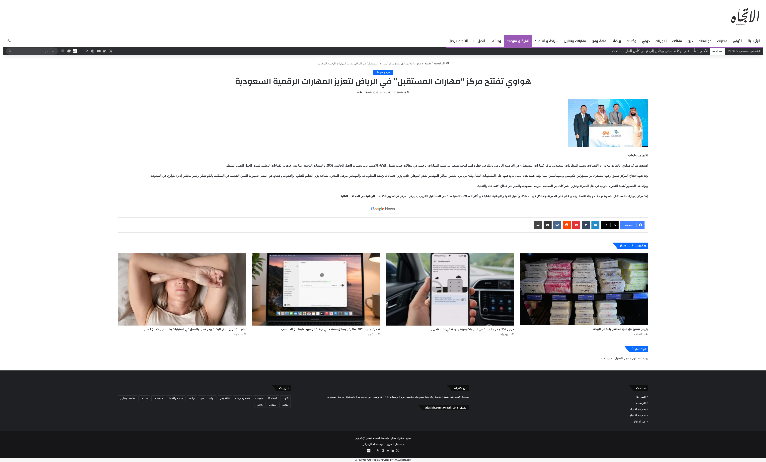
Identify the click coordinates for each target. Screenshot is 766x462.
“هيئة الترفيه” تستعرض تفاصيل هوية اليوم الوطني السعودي (666, 51)
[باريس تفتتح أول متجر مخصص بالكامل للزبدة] (584, 289)
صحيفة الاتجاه (638, 409)
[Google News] (383, 209)
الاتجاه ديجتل (458, 41)
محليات (722, 41)
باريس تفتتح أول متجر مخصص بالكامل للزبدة (620, 329)
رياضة (617, 41)
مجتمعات (705, 41)
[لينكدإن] (595, 225)
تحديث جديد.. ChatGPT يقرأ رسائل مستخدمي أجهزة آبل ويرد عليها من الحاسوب (330, 329)
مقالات (677, 41)
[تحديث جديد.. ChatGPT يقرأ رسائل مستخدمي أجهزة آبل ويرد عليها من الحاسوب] (316, 289)
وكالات (631, 41)
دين (690, 41)
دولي (646, 41)
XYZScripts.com (403, 459)
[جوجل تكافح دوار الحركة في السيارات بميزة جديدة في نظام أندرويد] (450, 289)
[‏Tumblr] (586, 225)
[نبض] (81, 51)
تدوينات (661, 41)
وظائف (496, 41)
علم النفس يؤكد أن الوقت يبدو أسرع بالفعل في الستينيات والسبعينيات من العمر (195, 329)
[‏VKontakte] (557, 225)
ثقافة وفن (599, 41)
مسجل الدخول (623, 358)
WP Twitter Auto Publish (367, 459)
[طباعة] (538, 225)
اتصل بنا (479, 41)
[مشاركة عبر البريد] (548, 225)
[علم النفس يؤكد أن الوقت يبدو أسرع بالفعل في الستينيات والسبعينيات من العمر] (182, 289)
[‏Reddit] (567, 225)
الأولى (737, 41)
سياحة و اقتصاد (547, 41)
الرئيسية (754, 41)
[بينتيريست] (576, 225)
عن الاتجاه (640, 421)
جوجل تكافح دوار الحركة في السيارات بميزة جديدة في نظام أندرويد (472, 329)
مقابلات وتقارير (575, 41)
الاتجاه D (272, 398)
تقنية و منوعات (518, 41)
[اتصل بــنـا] (75, 51)
